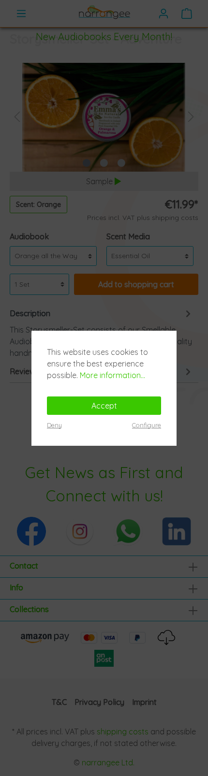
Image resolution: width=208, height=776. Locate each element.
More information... (112, 375)
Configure (146, 425)
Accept (104, 405)
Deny (54, 425)
